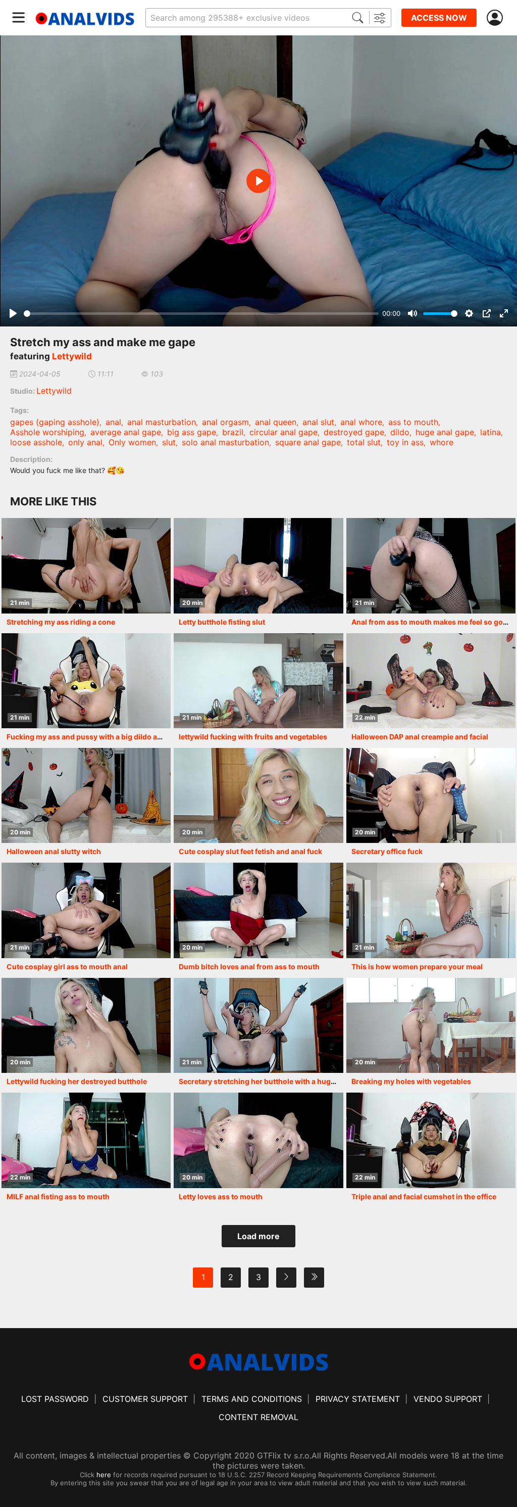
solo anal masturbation (225, 442)
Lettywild (72, 356)
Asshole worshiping (47, 432)
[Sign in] (497, 18)
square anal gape (308, 442)
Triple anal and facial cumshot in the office (423, 1196)
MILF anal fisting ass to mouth (58, 1196)
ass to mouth (413, 422)
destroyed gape (354, 432)
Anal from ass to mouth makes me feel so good (431, 622)
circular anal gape (283, 432)
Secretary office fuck (387, 851)
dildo (399, 432)
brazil (232, 432)
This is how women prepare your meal (417, 966)
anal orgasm (225, 422)
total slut (364, 442)
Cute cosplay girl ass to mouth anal (67, 966)
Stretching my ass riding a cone (61, 622)
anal (113, 422)
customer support (145, 1399)
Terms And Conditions (251, 1399)
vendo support (447, 1399)
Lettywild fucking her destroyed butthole (77, 1081)
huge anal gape (445, 432)
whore (441, 442)
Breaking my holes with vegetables (411, 1081)
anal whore (361, 422)
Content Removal (258, 1417)
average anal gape (125, 432)
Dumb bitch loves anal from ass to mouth (249, 966)
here (103, 1475)
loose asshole (36, 442)
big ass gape (191, 432)
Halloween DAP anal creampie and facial (419, 736)
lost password (55, 1399)
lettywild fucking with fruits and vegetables (253, 736)
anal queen (275, 422)
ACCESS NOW (439, 18)
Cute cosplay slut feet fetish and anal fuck (250, 851)
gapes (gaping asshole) (54, 422)
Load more (258, 1236)
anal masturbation (161, 422)
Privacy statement (358, 1399)
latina (490, 432)
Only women (132, 442)
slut (169, 442)
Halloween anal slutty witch (54, 851)
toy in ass (405, 442)
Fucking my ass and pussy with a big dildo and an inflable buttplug (121, 736)
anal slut (318, 422)
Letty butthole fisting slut (222, 622)
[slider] (201, 313)
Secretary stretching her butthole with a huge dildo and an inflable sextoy (305, 1081)
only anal (85, 442)
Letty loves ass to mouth (221, 1196)
